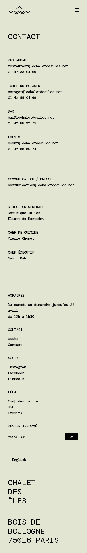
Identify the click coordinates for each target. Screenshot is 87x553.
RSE (11, 407)
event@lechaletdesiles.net (33, 143)
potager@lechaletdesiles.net (35, 92)
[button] (76, 10)
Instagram (17, 367)
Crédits (15, 413)
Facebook (16, 373)
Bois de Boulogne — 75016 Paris (33, 531)
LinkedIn (16, 379)
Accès (13, 339)
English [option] (19, 460)
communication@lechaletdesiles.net (41, 185)
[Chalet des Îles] (19, 10)
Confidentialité (23, 401)
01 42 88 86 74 (22, 149)
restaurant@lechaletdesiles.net (38, 66)
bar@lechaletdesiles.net (31, 117)
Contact (15, 345)
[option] (19, 460)
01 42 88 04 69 (22, 72)
